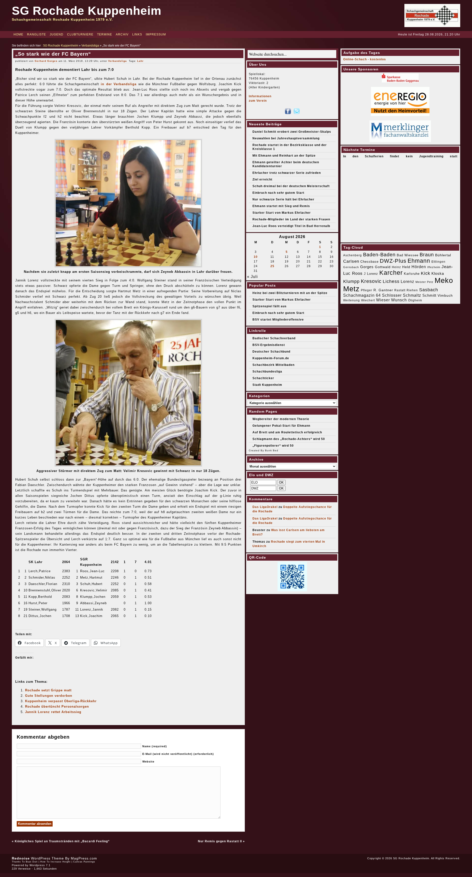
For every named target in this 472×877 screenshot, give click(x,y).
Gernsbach (351, 267)
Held (406, 267)
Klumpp (351, 281)
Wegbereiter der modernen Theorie (280, 419)
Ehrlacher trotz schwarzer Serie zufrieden (286, 173)
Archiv (122, 34)
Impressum (156, 34)
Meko (444, 280)
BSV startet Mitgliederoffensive (278, 319)
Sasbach (428, 289)
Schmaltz (412, 295)
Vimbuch (445, 295)
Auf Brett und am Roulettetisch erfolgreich (287, 432)
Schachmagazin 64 (362, 295)
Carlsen (351, 261)
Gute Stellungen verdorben (48, 696)
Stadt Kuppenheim (267, 385)
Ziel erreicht (262, 179)
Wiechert (368, 300)
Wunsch (399, 300)
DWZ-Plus (393, 261)
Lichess (391, 281)
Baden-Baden (379, 254)
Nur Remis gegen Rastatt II (220, 841)
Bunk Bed (271, 450)
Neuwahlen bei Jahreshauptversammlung (286, 138)
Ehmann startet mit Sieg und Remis (281, 206)
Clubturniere (80, 34)
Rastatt (399, 290)
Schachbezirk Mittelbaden (273, 365)
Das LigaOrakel (265, 507)
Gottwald (383, 267)
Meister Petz (424, 281)
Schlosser (392, 295)
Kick (425, 273)
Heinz (396, 267)
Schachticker (263, 378)
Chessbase (369, 261)
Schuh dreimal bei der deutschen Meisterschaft (291, 186)
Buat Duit (32, 862)
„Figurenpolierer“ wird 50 (273, 445)
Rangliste (36, 34)
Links (137, 34)
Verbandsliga (90, 45)
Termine (104, 34)
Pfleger (366, 290)
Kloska (437, 273)
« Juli (252, 277)
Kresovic (371, 281)
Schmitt (429, 295)
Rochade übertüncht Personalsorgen (57, 706)
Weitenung (351, 300)
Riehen (412, 290)
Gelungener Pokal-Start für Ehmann (281, 425)
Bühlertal (443, 255)
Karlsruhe (412, 274)
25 (272, 266)
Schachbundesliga (267, 371)
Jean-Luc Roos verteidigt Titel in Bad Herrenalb (291, 226)
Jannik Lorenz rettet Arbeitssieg (53, 712)
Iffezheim (433, 267)
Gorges (367, 267)
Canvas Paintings (84, 862)
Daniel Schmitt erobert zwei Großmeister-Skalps (291, 131)
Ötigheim (415, 300)
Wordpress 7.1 (40, 865)
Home (18, 34)
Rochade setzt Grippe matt (48, 690)
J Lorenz (371, 274)
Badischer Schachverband (273, 338)
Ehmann (419, 261)
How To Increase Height (55, 862)
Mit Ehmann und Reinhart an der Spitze (284, 155)
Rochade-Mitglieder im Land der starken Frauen (291, 219)
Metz (351, 289)
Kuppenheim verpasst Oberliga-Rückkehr (61, 701)
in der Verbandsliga (118, 84)
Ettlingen (438, 261)
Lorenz (407, 281)
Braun (427, 254)
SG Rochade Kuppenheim (87, 10)
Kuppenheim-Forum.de (270, 358)
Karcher (391, 272)
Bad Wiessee (407, 255)
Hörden (419, 266)
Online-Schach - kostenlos (364, 59)
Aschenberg (352, 255)
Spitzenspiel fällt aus (269, 306)
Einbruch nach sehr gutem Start (278, 193)
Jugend (56, 34)
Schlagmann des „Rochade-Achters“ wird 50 (288, 439)
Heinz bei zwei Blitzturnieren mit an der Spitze (289, 293)
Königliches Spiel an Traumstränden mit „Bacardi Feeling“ (62, 841)
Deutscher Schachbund (271, 351)
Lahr (140, 61)
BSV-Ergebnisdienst (268, 345)
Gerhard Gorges (46, 61)
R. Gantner (383, 290)
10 (256, 257)
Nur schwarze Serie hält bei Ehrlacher (283, 199)
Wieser (383, 300)
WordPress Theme (47, 858)
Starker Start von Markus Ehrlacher (281, 212)
